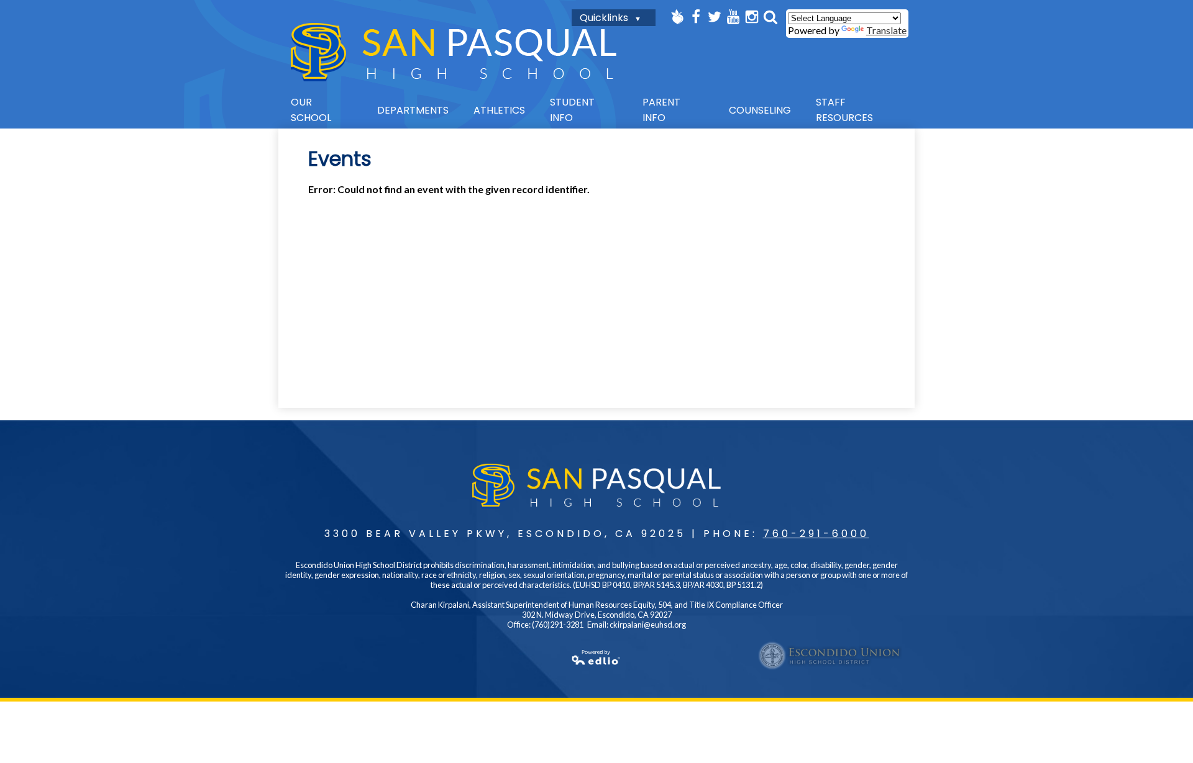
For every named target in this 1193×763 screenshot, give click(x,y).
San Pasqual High (453, 52)
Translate (886, 30)
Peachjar (677, 16)
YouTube (733, 16)
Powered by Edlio (596, 657)
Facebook (695, 16)
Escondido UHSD (830, 655)
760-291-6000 (816, 533)
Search (770, 16)
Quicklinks (604, 18)
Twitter (714, 16)
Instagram (751, 16)
